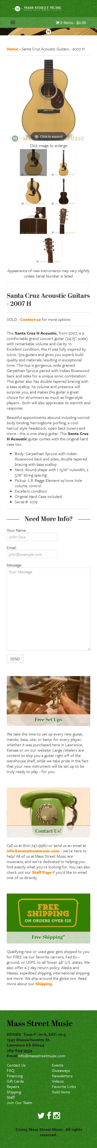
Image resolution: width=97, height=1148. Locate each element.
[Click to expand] (48, 101)
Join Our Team (19, 1102)
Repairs (13, 1086)
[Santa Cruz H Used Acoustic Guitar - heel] (33, 220)
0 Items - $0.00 (72, 22)
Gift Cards (15, 1081)
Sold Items (61, 1092)
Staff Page (41, 872)
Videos (58, 1081)
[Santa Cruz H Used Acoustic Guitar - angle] (33, 191)
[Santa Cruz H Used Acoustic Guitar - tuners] (48, 249)
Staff (11, 1097)
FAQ (10, 1070)
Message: (14, 565)
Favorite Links (64, 1086)
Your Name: (17, 530)
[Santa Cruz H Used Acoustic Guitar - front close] (33, 162)
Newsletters (62, 1076)
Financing (15, 1076)
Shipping (44, 983)
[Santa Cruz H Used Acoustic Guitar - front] (63, 162)
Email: (11, 547)
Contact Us (16, 1065)
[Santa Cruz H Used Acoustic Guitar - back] (63, 191)
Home (12, 49)
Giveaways (61, 1070)
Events (57, 1065)
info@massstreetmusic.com (33, 851)
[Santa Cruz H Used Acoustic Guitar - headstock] (63, 220)
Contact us (30, 319)
